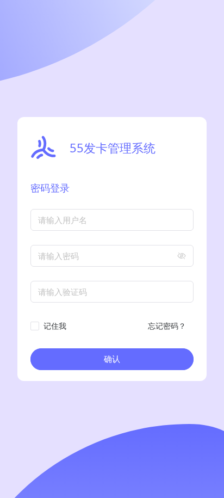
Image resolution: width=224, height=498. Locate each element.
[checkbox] (50, 326)
